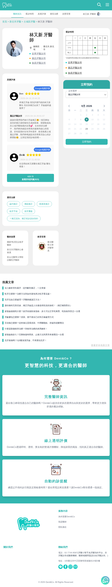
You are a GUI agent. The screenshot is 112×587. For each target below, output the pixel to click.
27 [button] (69, 133)
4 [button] (98, 115)
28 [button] (75, 133)
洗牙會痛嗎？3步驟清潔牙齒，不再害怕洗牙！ (26, 340)
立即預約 (86, 141)
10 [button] (92, 119)
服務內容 (63, 511)
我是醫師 (62, 522)
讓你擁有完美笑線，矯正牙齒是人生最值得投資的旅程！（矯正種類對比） (38, 305)
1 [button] (80, 115)
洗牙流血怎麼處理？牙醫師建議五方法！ (23, 299)
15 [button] (81, 124)
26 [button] (104, 129)
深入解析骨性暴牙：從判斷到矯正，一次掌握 (25, 288)
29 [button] (81, 133)
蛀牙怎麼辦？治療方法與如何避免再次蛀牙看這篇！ (28, 294)
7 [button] (75, 119)
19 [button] (104, 124)
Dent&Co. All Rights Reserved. (60, 582)
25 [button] (98, 129)
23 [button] (86, 129)
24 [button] (92, 129)
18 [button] (98, 124)
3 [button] (92, 115)
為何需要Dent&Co (66, 516)
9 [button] (86, 119)
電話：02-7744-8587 (68, 552)
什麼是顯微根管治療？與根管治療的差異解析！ (26, 329)
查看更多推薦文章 (100, 345)
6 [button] (69, 119)
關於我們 (8, 547)
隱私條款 (62, 527)
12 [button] (104, 119)
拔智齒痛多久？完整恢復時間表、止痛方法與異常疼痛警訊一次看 (34, 334)
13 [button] (69, 124)
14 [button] (75, 124)
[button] (69, 106)
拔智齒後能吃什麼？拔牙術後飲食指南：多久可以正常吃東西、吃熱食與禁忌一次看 (42, 311)
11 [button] (98, 119)
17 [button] (92, 124)
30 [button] (86, 133)
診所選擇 (73, 91)
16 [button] (86, 124)
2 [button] (86, 115)
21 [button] (75, 129)
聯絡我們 (63, 547)
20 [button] (69, 129)
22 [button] (81, 129)
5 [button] (104, 115)
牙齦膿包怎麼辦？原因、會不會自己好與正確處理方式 (29, 317)
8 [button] (80, 119)
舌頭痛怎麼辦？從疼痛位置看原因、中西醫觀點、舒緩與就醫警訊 (34, 323)
